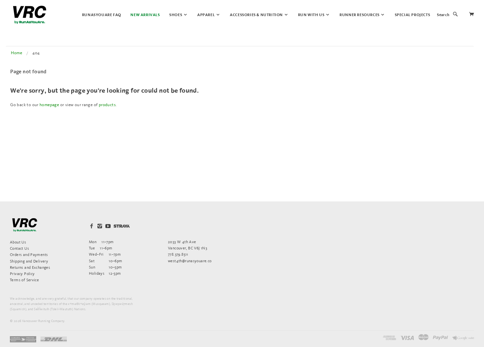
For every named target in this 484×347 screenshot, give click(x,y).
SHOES (176, 15)
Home (16, 52)
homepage (49, 104)
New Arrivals (145, 15)
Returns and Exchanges (30, 267)
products (107, 104)
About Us (18, 242)
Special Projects (412, 15)
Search (443, 15)
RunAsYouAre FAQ (101, 15)
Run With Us (311, 15)
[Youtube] (108, 226)
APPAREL (206, 15)
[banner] (29, 15)
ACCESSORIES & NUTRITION (256, 15)
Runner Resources (359, 15)
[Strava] (121, 225)
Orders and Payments (29, 254)
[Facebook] (91, 226)
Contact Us (19, 248)
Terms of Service (24, 280)
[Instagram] (99, 226)
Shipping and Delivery (29, 261)
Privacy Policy (22, 273)
